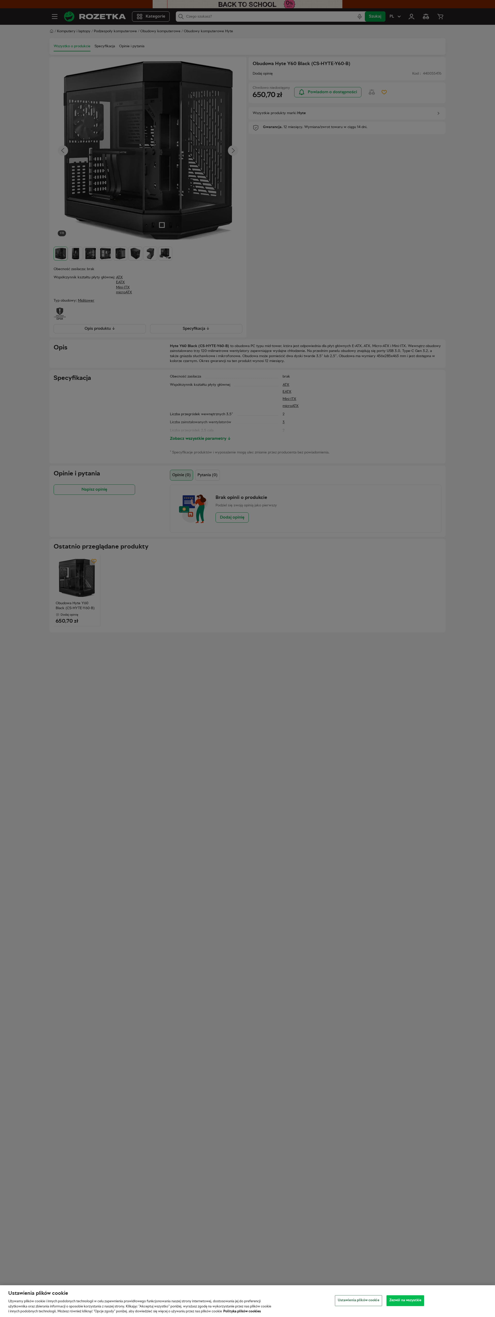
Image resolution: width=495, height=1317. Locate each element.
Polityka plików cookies (242, 1311)
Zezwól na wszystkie (405, 1300)
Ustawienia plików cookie (358, 1300)
